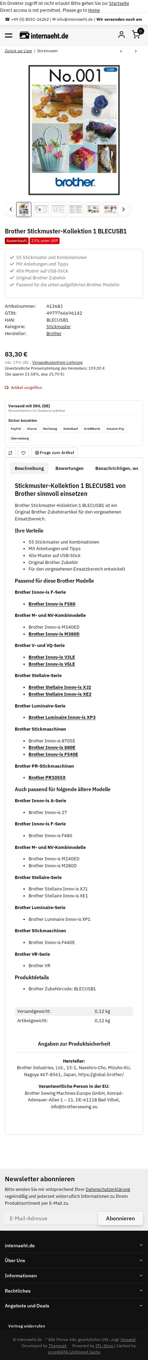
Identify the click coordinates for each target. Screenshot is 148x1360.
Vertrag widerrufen (26, 1326)
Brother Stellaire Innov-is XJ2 (60, 687)
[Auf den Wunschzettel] (23, 452)
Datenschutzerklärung (108, 1189)
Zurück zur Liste (18, 50)
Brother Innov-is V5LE (52, 664)
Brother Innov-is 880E (52, 747)
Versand (128, 1339)
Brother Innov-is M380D (54, 634)
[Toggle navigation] (8, 35)
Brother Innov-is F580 (52, 604)
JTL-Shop (104, 1345)
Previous (11, 209)
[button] (136, 35)
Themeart (58, 1345)
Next (123, 209)
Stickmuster (58, 327)
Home (94, 10)
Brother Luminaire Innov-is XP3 (62, 717)
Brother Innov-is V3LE (52, 657)
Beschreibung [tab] (29, 468)
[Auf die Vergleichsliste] (10, 452)
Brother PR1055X (47, 777)
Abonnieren (120, 1218)
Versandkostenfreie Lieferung (57, 362)
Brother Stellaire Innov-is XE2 (60, 694)
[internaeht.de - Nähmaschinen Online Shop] (44, 35)
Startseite (119, 3)
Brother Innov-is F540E (53, 754)
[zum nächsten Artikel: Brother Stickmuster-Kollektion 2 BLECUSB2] (135, 51)
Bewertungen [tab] (69, 468)
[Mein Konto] (121, 35)
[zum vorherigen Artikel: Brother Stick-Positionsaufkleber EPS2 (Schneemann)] (121, 51)
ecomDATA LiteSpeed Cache (74, 1351)
